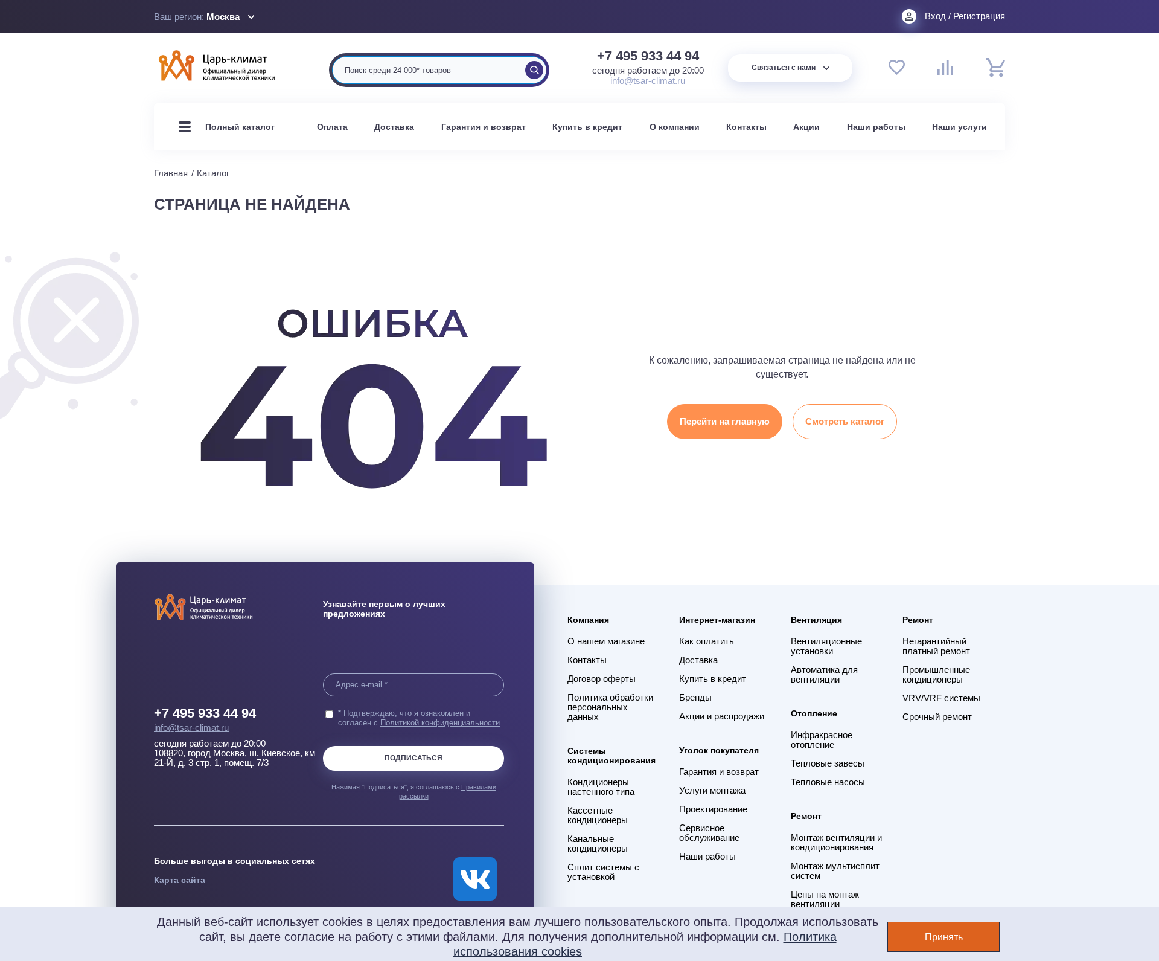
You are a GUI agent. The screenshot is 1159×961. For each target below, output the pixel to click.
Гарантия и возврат (483, 127)
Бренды (695, 697)
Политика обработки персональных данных (610, 707)
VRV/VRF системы (941, 698)
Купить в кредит (587, 127)
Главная (171, 173)
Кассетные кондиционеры (597, 815)
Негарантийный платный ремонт (936, 646)
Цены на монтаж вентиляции (825, 899)
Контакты (746, 127)
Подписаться (413, 758)
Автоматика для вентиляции (824, 674)
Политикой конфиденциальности (440, 722)
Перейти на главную (725, 421)
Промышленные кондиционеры (936, 674)
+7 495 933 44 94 (648, 56)
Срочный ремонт (937, 717)
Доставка (394, 127)
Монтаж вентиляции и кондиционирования (836, 842)
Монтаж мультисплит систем (835, 871)
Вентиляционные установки (826, 646)
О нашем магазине (606, 641)
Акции (806, 127)
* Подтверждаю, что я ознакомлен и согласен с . (420, 718)
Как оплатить (706, 641)
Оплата (332, 127)
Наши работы (876, 127)
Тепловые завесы (827, 763)
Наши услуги (959, 127)
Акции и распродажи (721, 716)
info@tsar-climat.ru (647, 81)
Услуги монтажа (712, 790)
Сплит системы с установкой (603, 872)
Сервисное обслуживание (709, 833)
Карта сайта (179, 880)
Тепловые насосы (828, 782)
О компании (675, 127)
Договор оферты (601, 679)
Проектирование (713, 809)
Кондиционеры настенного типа (600, 787)
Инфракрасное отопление (821, 740)
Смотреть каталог (844, 421)
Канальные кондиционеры (597, 843)
